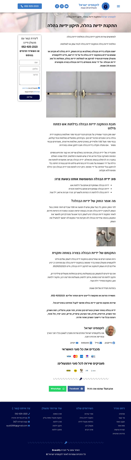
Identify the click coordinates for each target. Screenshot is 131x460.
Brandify (56, 450)
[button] (118, 6)
